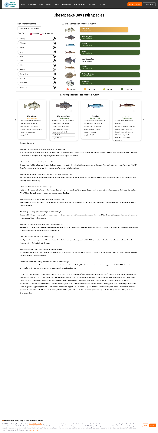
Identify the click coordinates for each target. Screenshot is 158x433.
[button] (92, 5)
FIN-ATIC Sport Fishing (36, 424)
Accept (152, 425)
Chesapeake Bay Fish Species (29, 28)
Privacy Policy (34, 430)
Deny (145, 425)
